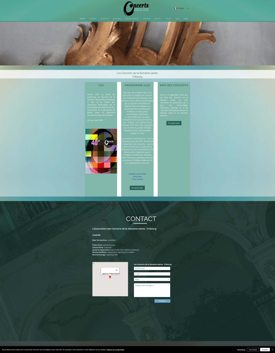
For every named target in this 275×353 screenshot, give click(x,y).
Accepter (265, 349)
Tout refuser (253, 349)
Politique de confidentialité (115, 349)
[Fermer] (272, 349)
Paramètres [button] (241, 349)
